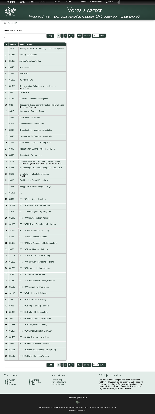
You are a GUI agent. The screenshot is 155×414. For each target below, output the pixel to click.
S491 (11, 74)
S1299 (12, 268)
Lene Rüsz (81, 410)
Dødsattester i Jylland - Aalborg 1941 (35, 143)
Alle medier (36, 382)
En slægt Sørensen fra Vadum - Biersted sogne (39, 161)
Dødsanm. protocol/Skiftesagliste (33, 99)
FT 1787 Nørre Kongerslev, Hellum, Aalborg (38, 243)
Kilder (33, 384)
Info (68, 2)
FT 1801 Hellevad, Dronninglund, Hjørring (37, 350)
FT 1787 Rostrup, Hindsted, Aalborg (34, 256)
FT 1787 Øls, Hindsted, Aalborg (32, 293)
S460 (11, 130)
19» (79, 36)
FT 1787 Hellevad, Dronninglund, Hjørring (37, 224)
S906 (11, 318)
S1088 (12, 224)
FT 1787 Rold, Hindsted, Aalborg (33, 249)
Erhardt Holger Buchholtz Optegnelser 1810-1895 (40, 168)
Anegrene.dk (25, 67)
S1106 (12, 287)
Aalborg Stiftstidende (28, 55)
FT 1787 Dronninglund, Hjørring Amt (35, 212)
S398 (11, 149)
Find (43, 2)
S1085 (12, 350)
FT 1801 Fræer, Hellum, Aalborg (33, 325)
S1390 (12, 312)
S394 (11, 143)
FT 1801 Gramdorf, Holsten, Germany (35, 331)
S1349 (12, 205)
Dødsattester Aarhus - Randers (32, 111)
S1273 (12, 230)
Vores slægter (84, 9)
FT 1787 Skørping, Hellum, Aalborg (34, 268)
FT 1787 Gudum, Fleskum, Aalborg (34, 218)
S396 (11, 155)
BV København (26, 80)
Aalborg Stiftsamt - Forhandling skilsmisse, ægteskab (42, 48)
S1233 (12, 262)
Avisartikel (23, 74)
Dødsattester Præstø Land (30, 155)
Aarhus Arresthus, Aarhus (30, 61)
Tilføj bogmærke (96, 2)
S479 (11, 48)
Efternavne (11, 384)
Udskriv (84, 2)
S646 (11, 136)
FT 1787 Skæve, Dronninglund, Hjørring (36, 262)
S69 (11, 92)
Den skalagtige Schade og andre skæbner (37, 86)
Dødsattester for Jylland (29, 117)
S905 (11, 212)
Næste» (87, 36)
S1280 (12, 80)
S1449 (12, 99)
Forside (11, 2)
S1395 (12, 193)
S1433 (12, 325)
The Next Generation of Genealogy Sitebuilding (67, 407)
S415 (11, 111)
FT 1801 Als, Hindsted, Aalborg (32, 299)
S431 (11, 117)
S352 (11, 187)
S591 (11, 343)
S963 (11, 306)
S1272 (12, 281)
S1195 (12, 356)
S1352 (12, 86)
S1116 (12, 256)
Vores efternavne (59, 382)
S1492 (12, 61)
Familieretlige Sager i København (33, 180)
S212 (11, 161)
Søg (22, 2)
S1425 (12, 337)
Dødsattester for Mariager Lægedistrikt (35, 130)
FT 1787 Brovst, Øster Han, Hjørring (34, 205)
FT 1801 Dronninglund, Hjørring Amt (35, 318)
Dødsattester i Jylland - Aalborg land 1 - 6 (37, 149)
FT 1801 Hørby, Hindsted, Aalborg (34, 356)
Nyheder (11, 380)
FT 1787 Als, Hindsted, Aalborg (32, 199)
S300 (11, 180)
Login (32, 2)
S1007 (12, 243)
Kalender (35, 380)
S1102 (12, 293)
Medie (57, 2)
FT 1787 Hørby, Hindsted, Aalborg (34, 230)
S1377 (12, 55)
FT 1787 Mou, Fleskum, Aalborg (33, 237)
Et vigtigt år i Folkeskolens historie (34, 174)
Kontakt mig (57, 380)
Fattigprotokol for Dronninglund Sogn (35, 187)
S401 (11, 124)
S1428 (12, 274)
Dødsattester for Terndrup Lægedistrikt (35, 136)
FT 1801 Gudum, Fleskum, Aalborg (34, 343)
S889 (11, 199)
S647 (11, 67)
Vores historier (58, 384)
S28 (11, 105)
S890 (11, 299)
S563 (11, 237)
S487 (11, 168)
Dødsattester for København (31, 124)
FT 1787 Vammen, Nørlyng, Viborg (34, 287)
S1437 (12, 331)
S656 (11, 249)
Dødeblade (24, 92)
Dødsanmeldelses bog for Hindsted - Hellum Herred (41, 105)
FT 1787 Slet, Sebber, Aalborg (32, 274)
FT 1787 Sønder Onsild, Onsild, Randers (37, 281)
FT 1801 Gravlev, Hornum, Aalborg (34, 337)
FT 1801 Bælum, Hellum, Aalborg (33, 312)
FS (20, 193)
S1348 (12, 218)
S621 (11, 174)
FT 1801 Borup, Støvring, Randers (34, 306)
